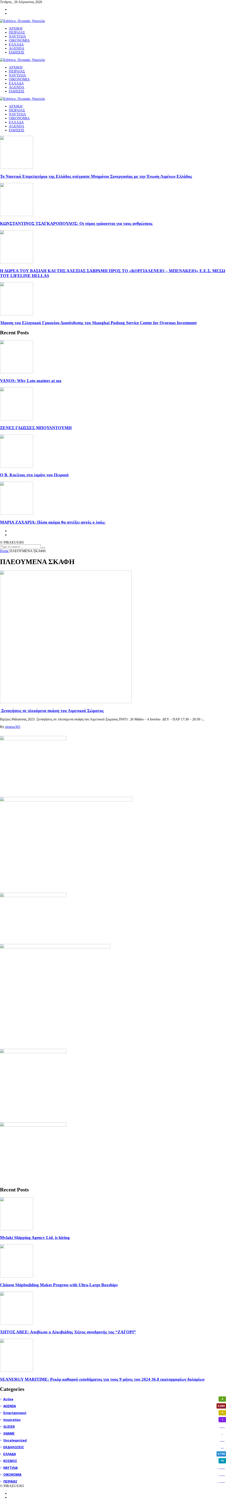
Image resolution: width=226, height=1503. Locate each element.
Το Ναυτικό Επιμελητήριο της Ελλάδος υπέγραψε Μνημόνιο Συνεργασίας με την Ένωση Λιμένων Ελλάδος (96, 176)
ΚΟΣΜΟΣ (113, 1461)
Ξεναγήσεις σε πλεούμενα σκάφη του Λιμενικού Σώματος (52, 710)
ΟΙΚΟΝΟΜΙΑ (19, 118)
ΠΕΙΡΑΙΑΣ (17, 110)
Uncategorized (114, 1440)
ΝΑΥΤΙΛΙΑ (17, 114)
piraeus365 (12, 727)
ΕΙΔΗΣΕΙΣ (16, 130)
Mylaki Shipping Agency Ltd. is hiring (35, 1237)
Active (113, 1399)
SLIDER (114, 1426)
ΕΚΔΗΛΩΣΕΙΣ (113, 1447)
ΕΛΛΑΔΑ (16, 122)
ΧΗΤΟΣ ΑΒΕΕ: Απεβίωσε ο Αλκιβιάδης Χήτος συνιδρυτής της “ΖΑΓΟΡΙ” (68, 1332)
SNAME (113, 1433)
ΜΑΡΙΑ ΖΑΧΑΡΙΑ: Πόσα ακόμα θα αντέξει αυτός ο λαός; (52, 522)
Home (4, 551)
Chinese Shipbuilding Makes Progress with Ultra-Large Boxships (59, 1285)
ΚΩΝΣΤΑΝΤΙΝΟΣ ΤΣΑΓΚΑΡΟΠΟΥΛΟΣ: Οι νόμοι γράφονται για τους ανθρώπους (76, 223)
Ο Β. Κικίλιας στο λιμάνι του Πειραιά (34, 475)
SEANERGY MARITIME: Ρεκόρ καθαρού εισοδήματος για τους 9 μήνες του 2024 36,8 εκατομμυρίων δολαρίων (102, 1379)
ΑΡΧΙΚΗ (16, 106)
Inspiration (113, 1420)
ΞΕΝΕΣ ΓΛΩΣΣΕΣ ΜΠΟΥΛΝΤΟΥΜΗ (36, 427)
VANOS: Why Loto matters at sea (30, 380)
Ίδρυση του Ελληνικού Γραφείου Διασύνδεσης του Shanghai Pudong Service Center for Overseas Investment (98, 322)
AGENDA (16, 126)
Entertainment (113, 1413)
